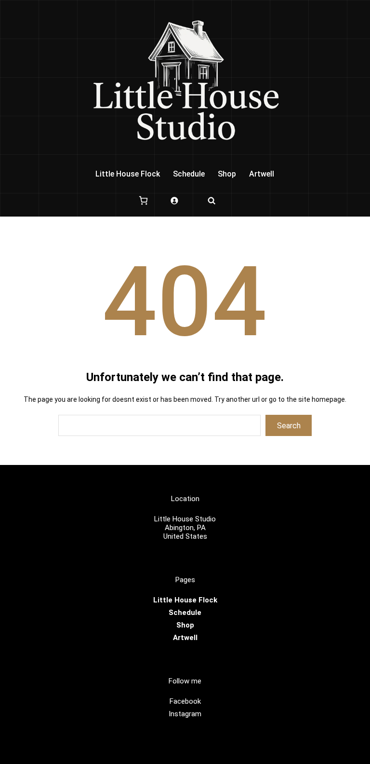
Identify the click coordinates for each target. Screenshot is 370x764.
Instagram (185, 713)
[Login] (174, 200)
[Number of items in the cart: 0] (143, 200)
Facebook (185, 701)
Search (289, 425)
